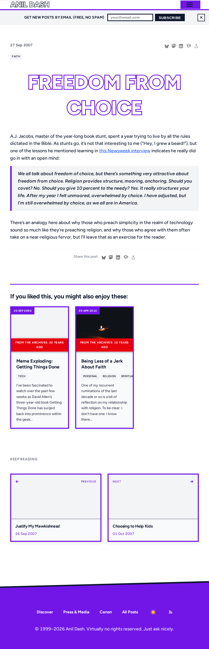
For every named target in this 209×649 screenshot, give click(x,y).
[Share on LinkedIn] (181, 45)
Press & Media (76, 612)
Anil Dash (29, 4)
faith (16, 56)
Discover (45, 612)
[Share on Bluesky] (167, 45)
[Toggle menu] (190, 5)
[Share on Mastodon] (174, 45)
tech (21, 376)
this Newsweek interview (124, 151)
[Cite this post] (188, 45)
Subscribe (170, 18)
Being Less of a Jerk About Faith (102, 364)
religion (109, 376)
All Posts (130, 612)
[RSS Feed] (170, 612)
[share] (196, 45)
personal (90, 376)
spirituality (130, 376)
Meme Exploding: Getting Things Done (37, 364)
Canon (106, 612)
